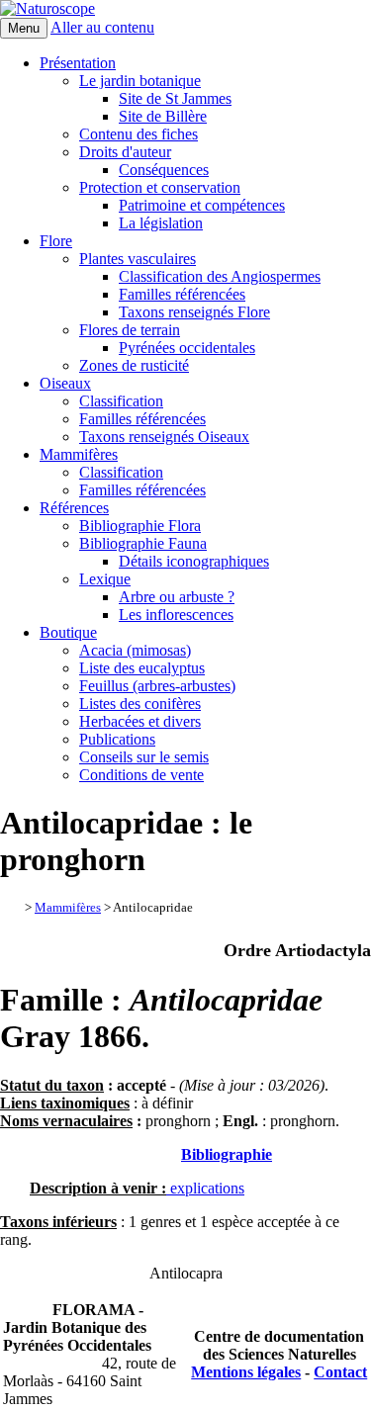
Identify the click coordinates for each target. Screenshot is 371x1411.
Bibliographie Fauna (143, 543)
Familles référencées (182, 294)
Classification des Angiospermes (220, 276)
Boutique (68, 632)
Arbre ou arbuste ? (176, 596)
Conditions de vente (141, 774)
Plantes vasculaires (137, 258)
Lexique (105, 579)
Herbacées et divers (140, 721)
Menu (24, 28)
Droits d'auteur (125, 151)
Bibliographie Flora (140, 525)
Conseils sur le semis (144, 757)
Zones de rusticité (134, 365)
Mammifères (79, 454)
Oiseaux (65, 383)
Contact (340, 1372)
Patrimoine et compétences (202, 205)
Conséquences (164, 169)
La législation (161, 223)
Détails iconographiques (194, 561)
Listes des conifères (140, 703)
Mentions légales (246, 1372)
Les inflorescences (176, 614)
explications (205, 1188)
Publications (117, 739)
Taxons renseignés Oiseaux (164, 436)
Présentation (78, 62)
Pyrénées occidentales (187, 347)
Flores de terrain (129, 329)
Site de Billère (163, 116)
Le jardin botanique (140, 80)
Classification (121, 401)
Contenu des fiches (138, 134)
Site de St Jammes (175, 98)
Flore (56, 240)
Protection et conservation (159, 187)
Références (74, 507)
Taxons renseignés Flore (194, 312)
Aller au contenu (102, 27)
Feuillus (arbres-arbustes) (157, 685)
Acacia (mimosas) (135, 650)
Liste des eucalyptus (142, 668)
